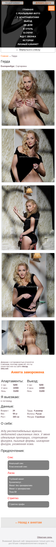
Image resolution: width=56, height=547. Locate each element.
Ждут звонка (28, 36)
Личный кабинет (12, 3)
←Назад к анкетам (28, 522)
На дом (28, 25)
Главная (28, 9)
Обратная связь (44, 537)
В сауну (28, 32)
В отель (28, 29)
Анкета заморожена (27, 372)
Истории (28, 40)
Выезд (28, 21)
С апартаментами (28, 17)
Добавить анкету (43, 3)
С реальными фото (28, 13)
